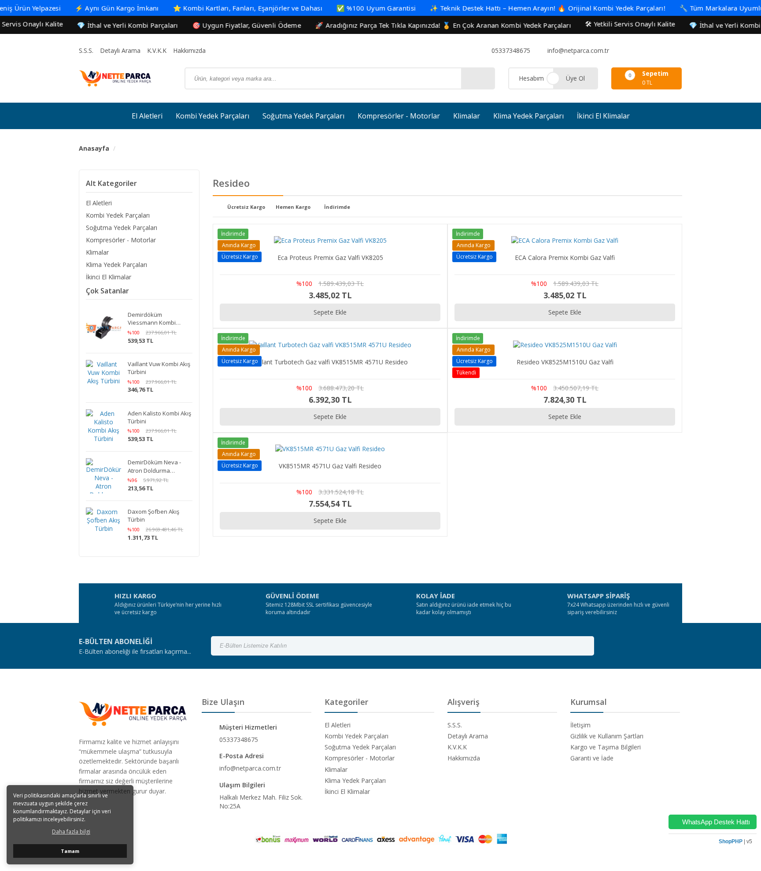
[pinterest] (666, 51)
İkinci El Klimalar (603, 116)
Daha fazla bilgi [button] (71, 831)
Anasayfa (94, 148)
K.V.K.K (156, 50)
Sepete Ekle (330, 312)
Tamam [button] (70, 851)
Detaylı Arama (120, 50)
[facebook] (620, 51)
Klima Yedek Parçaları (528, 116)
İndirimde (337, 207)
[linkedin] (677, 51)
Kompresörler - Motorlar (399, 116)
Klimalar (466, 116)
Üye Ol (575, 78)
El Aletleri (147, 116)
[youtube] (654, 51)
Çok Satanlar (107, 291)
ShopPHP (731, 841)
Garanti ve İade (591, 758)
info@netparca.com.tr (577, 50)
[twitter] (643, 51)
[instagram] (631, 51)
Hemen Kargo (293, 207)
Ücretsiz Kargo (246, 207)
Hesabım (531, 78)
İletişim (580, 725)
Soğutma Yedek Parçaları (303, 116)
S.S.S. (86, 50)
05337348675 (510, 50)
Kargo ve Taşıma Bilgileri (605, 747)
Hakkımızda (189, 50)
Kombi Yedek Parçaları (212, 116)
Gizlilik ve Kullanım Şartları (606, 736)
